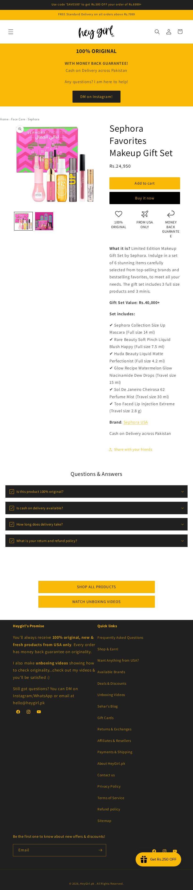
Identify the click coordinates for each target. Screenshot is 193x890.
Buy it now (145, 198)
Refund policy (108, 809)
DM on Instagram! (96, 96)
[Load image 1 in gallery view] (23, 221)
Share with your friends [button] (133, 449)
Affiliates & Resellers (114, 740)
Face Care (18, 119)
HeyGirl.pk (87, 883)
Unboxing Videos (111, 694)
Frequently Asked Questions (120, 637)
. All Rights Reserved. (109, 883)
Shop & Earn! (107, 649)
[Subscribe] (100, 850)
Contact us (106, 775)
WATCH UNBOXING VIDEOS (96, 601)
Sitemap (104, 820)
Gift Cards (105, 717)
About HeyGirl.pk (111, 763)
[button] (10, 31)
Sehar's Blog (107, 706)
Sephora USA (136, 422)
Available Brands (111, 671)
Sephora (34, 119)
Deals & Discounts (111, 683)
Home (4, 119)
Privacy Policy (109, 786)
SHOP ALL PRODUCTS (96, 586)
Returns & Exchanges (114, 729)
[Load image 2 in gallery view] (44, 221)
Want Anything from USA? (118, 660)
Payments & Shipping (115, 751)
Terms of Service (111, 797)
